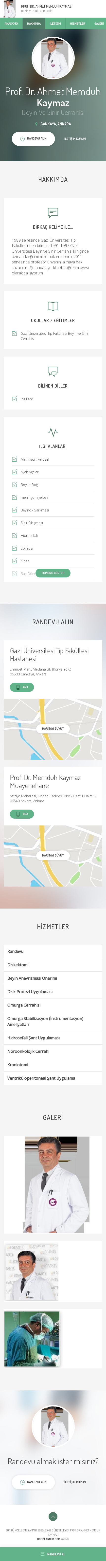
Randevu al (56, 1554)
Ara (25, 687)
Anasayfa (11, 23)
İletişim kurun (75, 139)
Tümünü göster (53, 573)
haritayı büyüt (53, 728)
